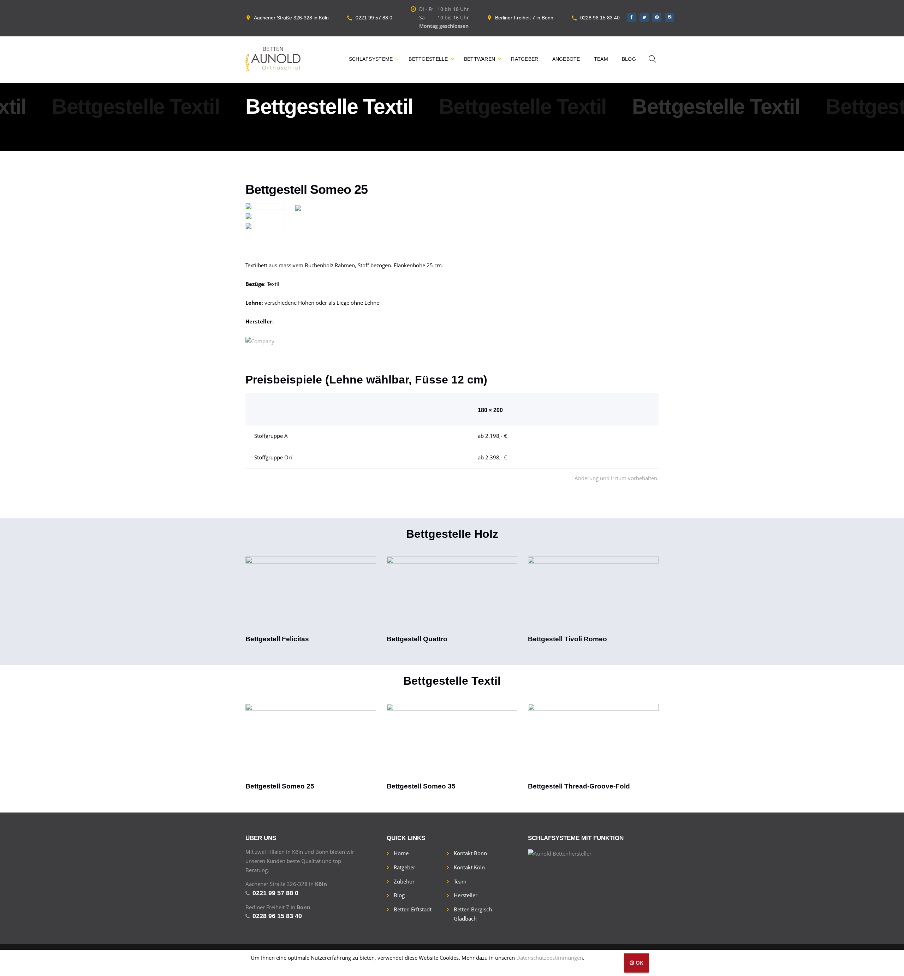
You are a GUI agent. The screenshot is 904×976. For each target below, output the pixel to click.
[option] (310, 600)
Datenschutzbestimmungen (549, 957)
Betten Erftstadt (413, 909)
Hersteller (465, 895)
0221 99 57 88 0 (374, 17)
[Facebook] (631, 17)
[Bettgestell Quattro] (452, 595)
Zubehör (404, 881)
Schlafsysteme (371, 59)
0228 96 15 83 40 (600, 17)
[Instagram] (669, 17)
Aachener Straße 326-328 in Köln (291, 17)
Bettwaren (479, 59)
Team (601, 59)
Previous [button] (235, 594)
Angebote (566, 59)
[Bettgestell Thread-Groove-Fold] (593, 742)
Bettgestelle (428, 59)
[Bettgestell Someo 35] (452, 742)
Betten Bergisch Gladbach (473, 914)
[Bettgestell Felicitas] (310, 595)
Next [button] (668, 594)
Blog (629, 59)
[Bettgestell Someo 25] (310, 742)
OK (638, 962)
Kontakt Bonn (470, 853)
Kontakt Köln (469, 867)
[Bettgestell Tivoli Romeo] (593, 595)
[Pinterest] (656, 17)
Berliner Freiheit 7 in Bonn (524, 17)
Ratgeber (524, 59)
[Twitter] (644, 17)
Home (401, 853)
